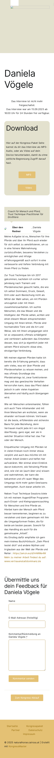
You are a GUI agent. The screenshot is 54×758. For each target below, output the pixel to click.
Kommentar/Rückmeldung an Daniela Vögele (25, 635)
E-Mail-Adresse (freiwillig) (23, 617)
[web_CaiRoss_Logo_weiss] (30, 6)
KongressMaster (17, 746)
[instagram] (49, 754)
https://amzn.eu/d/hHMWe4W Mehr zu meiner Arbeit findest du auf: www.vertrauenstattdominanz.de (25, 557)
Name (12, 601)
